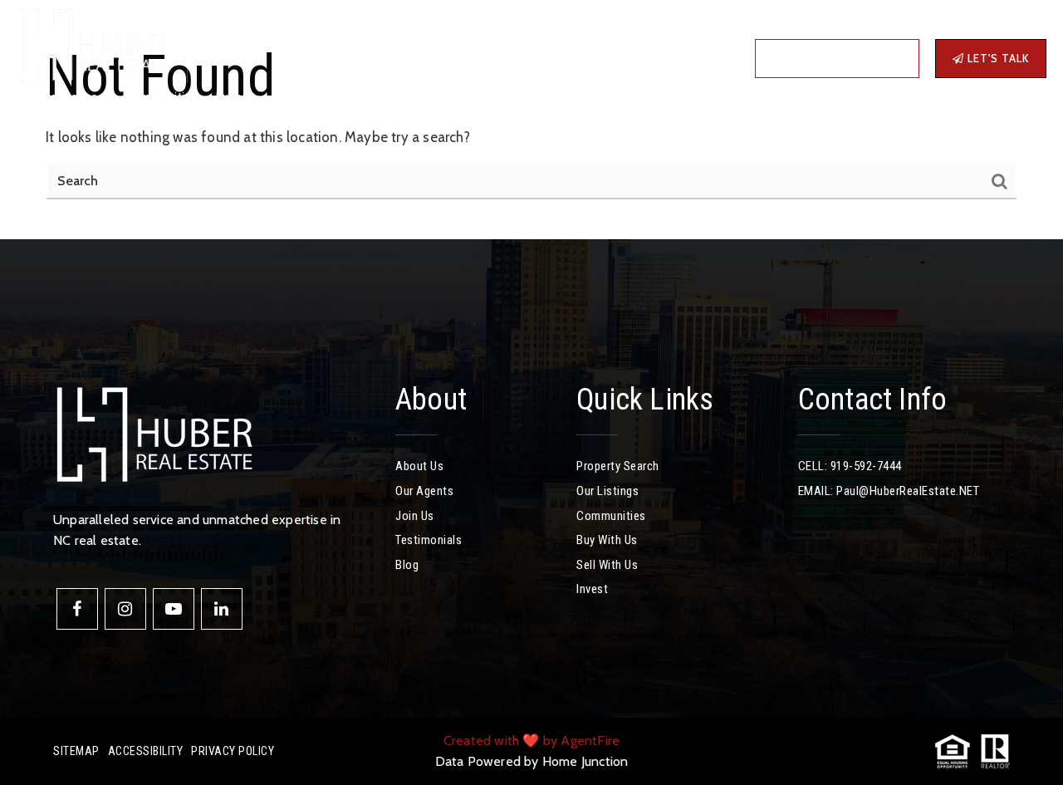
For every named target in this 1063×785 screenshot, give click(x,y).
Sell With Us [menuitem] (607, 564)
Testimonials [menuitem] (428, 539)
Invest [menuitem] (429, 97)
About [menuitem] (368, 97)
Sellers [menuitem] (303, 97)
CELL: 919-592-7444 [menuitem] (850, 466)
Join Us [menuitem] (414, 515)
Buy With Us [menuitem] (607, 539)
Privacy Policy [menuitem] (232, 751)
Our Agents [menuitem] (424, 490)
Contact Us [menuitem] (535, 97)
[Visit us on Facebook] (77, 609)
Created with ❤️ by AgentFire (531, 740)
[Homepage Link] (91, 41)
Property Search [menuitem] (617, 466)
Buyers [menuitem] (236, 97)
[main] (531, 119)
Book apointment (842, 58)
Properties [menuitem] (69, 97)
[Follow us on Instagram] (125, 609)
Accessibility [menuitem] (146, 751)
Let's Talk (996, 58)
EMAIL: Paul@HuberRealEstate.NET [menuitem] (889, 490)
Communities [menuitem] (162, 97)
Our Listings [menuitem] (607, 490)
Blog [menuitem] (475, 97)
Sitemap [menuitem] (76, 751)
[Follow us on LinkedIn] (221, 609)
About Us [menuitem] (419, 466)
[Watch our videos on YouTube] (173, 609)
